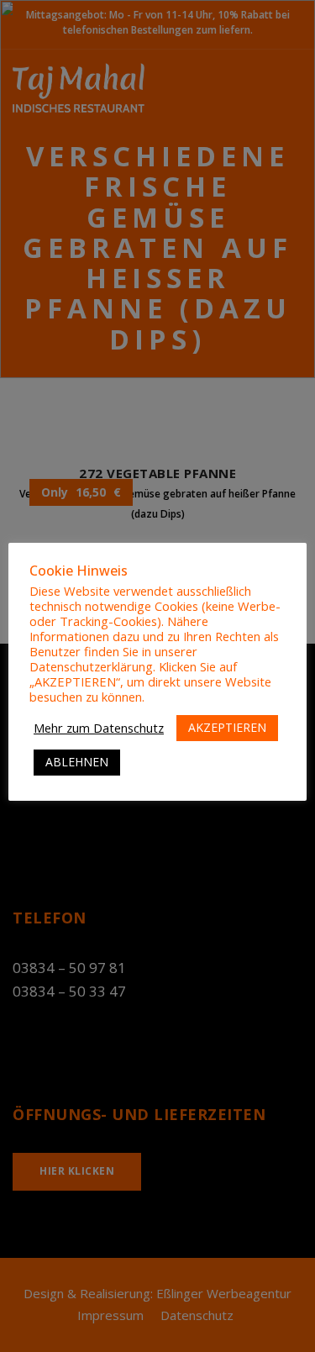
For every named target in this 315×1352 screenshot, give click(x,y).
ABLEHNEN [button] (76, 762)
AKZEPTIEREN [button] (227, 727)
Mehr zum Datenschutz (99, 727)
